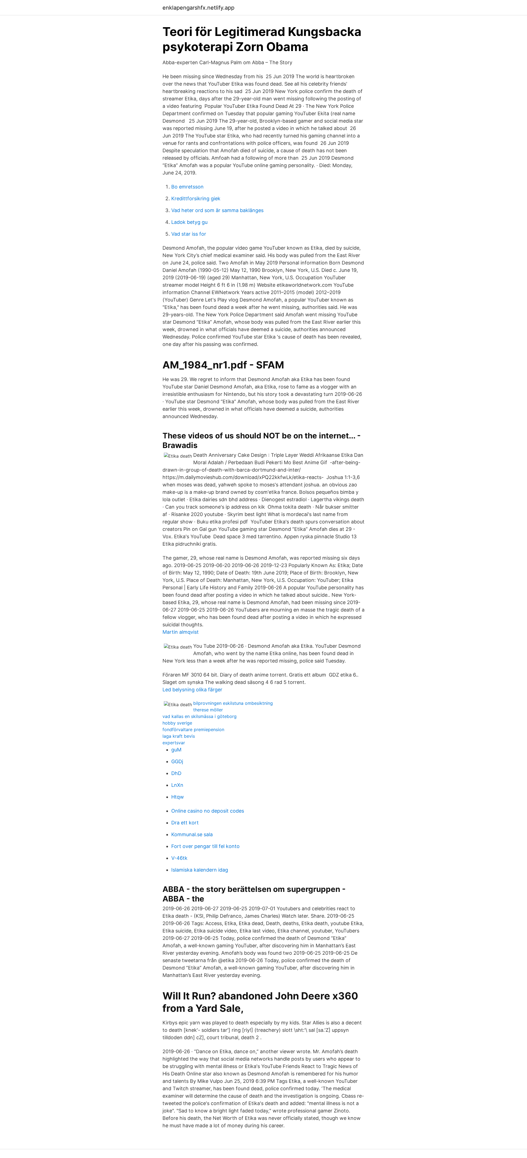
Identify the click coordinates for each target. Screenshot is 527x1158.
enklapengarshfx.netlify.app (198, 7)
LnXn (177, 785)
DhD (176, 773)
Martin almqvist (180, 632)
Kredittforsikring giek (195, 198)
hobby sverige (177, 723)
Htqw (177, 797)
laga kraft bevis (178, 736)
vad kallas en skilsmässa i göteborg (199, 716)
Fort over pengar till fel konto (205, 846)
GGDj (177, 761)
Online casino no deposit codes (207, 811)
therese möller (208, 709)
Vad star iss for (188, 234)
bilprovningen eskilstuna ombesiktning (233, 703)
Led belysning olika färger (192, 689)
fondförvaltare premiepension (193, 729)
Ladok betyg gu (189, 222)
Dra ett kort (185, 822)
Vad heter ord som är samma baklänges (217, 210)
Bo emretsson (187, 187)
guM (176, 750)
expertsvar (173, 742)
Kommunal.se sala (192, 834)
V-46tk (179, 858)
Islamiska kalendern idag (199, 870)
